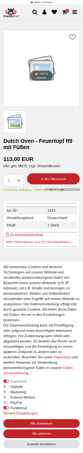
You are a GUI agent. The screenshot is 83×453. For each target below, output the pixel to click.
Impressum (62, 357)
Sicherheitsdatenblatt (26, 235)
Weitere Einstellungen (20, 413)
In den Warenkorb (53, 179)
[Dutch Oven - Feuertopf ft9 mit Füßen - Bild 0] (15, 121)
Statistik (16, 387)
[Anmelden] (44, 12)
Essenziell (18, 381)
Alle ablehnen (41, 433)
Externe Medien (22, 397)
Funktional (18, 408)
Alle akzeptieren (41, 423)
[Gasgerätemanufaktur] (11, 12)
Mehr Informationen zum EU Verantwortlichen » (39, 242)
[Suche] (71, 29)
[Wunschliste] (54, 12)
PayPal (16, 403)
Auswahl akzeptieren (41, 444)
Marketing (18, 392)
